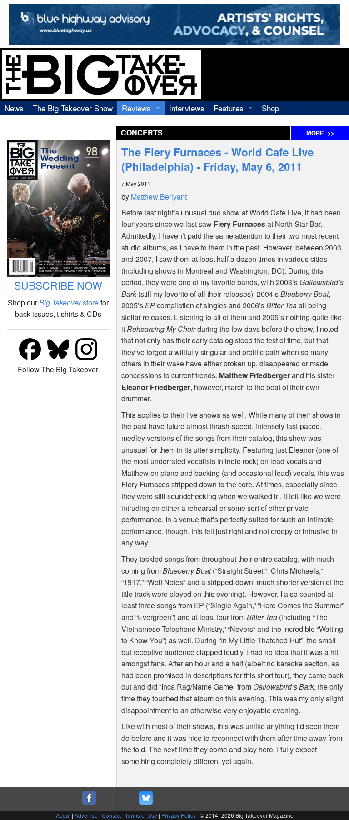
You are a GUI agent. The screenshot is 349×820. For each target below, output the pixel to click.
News (14, 108)
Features (229, 108)
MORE (320, 133)
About (63, 815)
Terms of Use (141, 815)
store (69, 302)
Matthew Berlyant (159, 196)
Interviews (186, 108)
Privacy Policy (178, 815)
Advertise (86, 815)
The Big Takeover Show (73, 108)
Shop (270, 108)
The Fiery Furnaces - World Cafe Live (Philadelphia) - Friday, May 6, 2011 (217, 159)
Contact (111, 815)
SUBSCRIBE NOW (58, 285)
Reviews (136, 108)
